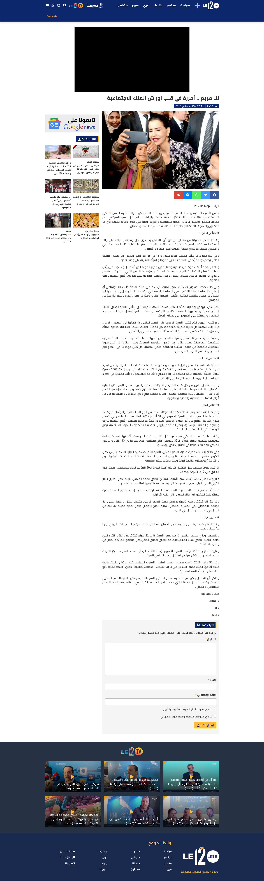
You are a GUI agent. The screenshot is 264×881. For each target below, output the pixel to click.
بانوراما (103, 869)
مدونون (135, 869)
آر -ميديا (102, 851)
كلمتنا (136, 863)
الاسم (212, 679)
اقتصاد (158, 5)
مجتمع (171, 5)
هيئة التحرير (67, 851)
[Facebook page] (64, 5)
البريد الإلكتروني (205, 694)
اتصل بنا (70, 863)
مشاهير (122, 5)
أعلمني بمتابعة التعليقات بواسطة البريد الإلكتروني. (186, 709)
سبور (135, 5)
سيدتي (135, 857)
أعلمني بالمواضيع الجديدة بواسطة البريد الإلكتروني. (186, 716)
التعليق (210, 639)
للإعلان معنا (68, 857)
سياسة (185, 5)
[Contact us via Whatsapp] (53, 5)
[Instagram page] (58, 5)
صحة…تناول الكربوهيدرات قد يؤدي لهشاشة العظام (86, 234)
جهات (104, 863)
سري (146, 5)
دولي (104, 857)
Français (52, 16)
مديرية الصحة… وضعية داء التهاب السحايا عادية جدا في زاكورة (86, 200)
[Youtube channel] (47, 5)
